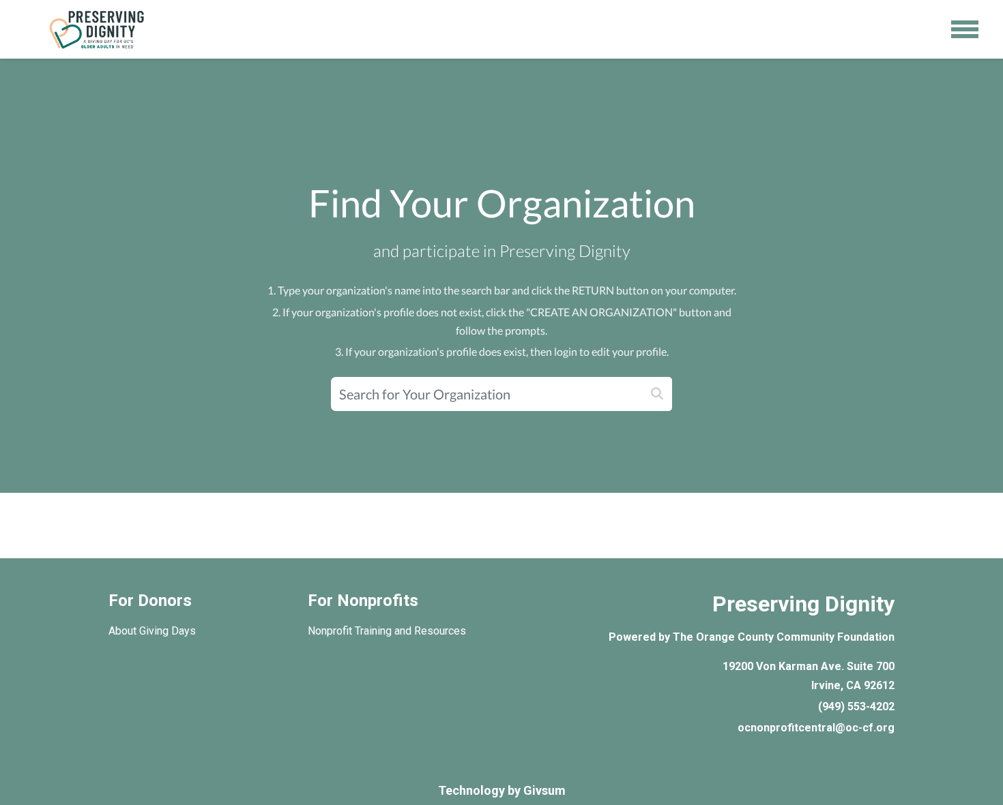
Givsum (544, 790)
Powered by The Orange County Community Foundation (752, 637)
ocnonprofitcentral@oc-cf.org (816, 727)
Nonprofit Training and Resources (387, 630)
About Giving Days (152, 630)
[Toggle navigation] (965, 29)
